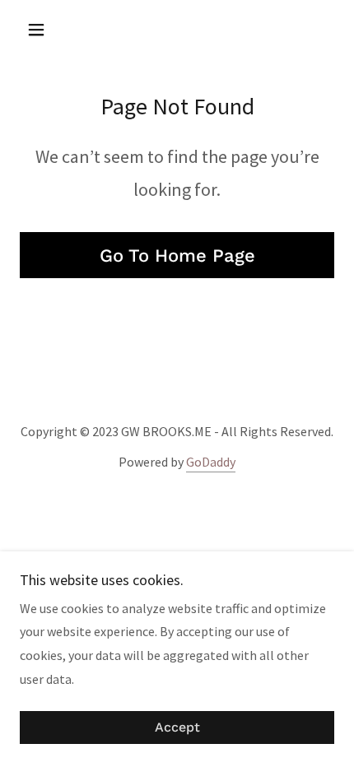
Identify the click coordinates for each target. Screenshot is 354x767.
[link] (176, 29)
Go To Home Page (177, 255)
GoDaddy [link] (210, 461)
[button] (43, 29)
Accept (177, 728)
